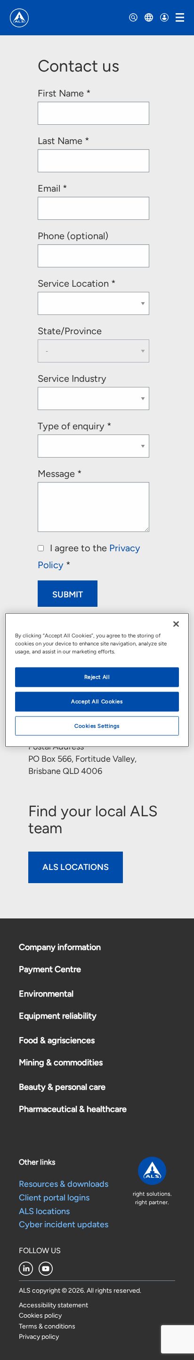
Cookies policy (40, 1316)
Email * (52, 188)
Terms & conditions (47, 1326)
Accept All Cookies (96, 701)
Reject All (97, 676)
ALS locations (44, 1211)
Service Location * (77, 283)
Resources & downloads (63, 1184)
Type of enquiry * (75, 426)
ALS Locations (75, 867)
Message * (60, 473)
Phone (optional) (73, 235)
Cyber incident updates (63, 1224)
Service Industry (72, 378)
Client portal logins (54, 1197)
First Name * (64, 93)
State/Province (70, 331)
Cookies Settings (97, 725)
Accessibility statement (53, 1305)
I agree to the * (89, 556)
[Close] (176, 623)
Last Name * (63, 140)
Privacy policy (39, 1337)
